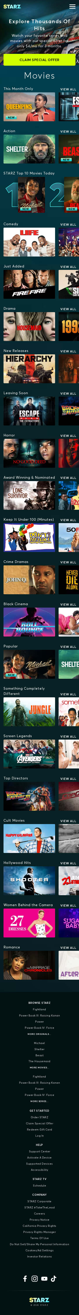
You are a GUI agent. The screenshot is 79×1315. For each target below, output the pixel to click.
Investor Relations (39, 1256)
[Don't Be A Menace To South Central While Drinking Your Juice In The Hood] (29, 537)
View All (68, 89)
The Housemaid (39, 1061)
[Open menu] (72, 7)
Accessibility (39, 1169)
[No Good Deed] (29, 453)
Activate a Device (39, 1157)
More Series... (39, 1101)
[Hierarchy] (29, 368)
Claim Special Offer (39, 1123)
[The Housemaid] (29, 326)
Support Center (39, 1151)
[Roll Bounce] (29, 622)
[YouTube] (44, 1279)
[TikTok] (54, 1279)
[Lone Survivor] (29, 495)
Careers (39, 1213)
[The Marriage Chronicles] (29, 965)
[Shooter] (29, 880)
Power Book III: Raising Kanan (39, 1015)
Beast (40, 1055)
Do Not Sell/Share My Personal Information (39, 1244)
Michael (39, 1043)
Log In (39, 1135)
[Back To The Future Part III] (29, 796)
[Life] (29, 242)
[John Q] (29, 579)
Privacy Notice (40, 1219)
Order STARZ (39, 1117)
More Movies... (39, 1067)
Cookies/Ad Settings (39, 1250)
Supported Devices (39, 1163)
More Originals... (39, 1034)
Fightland (39, 1009)
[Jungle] (29, 711)
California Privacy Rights (39, 1225)
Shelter (39, 1049)
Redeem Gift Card (39, 1129)
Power (39, 1021)
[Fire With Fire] (29, 284)
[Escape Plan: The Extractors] (29, 411)
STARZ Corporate (39, 1201)
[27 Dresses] (29, 923)
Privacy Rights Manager (39, 1232)
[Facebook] (25, 1279)
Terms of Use (39, 1238)
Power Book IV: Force (39, 1027)
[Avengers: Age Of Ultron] (29, 754)
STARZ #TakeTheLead (39, 1207)
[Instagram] (35, 1279)
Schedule (39, 1185)
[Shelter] (29, 149)
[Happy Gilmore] (29, 838)
